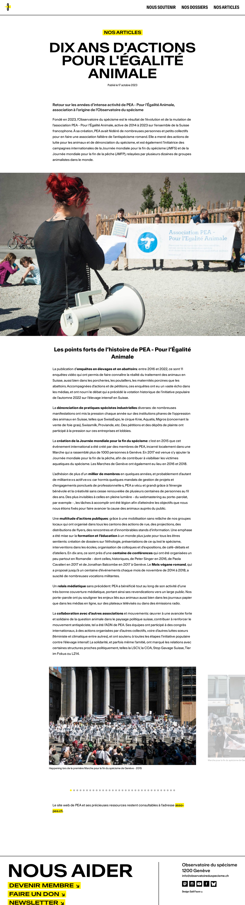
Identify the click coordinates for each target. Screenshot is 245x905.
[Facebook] (206, 883)
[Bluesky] (213, 884)
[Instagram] (192, 883)
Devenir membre (42, 885)
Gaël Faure (195, 891)
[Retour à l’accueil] (7, 7)
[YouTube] (199, 883)
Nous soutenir (161, 7)
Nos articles (226, 7)
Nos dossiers (195, 7)
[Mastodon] (185, 883)
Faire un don (35, 894)
